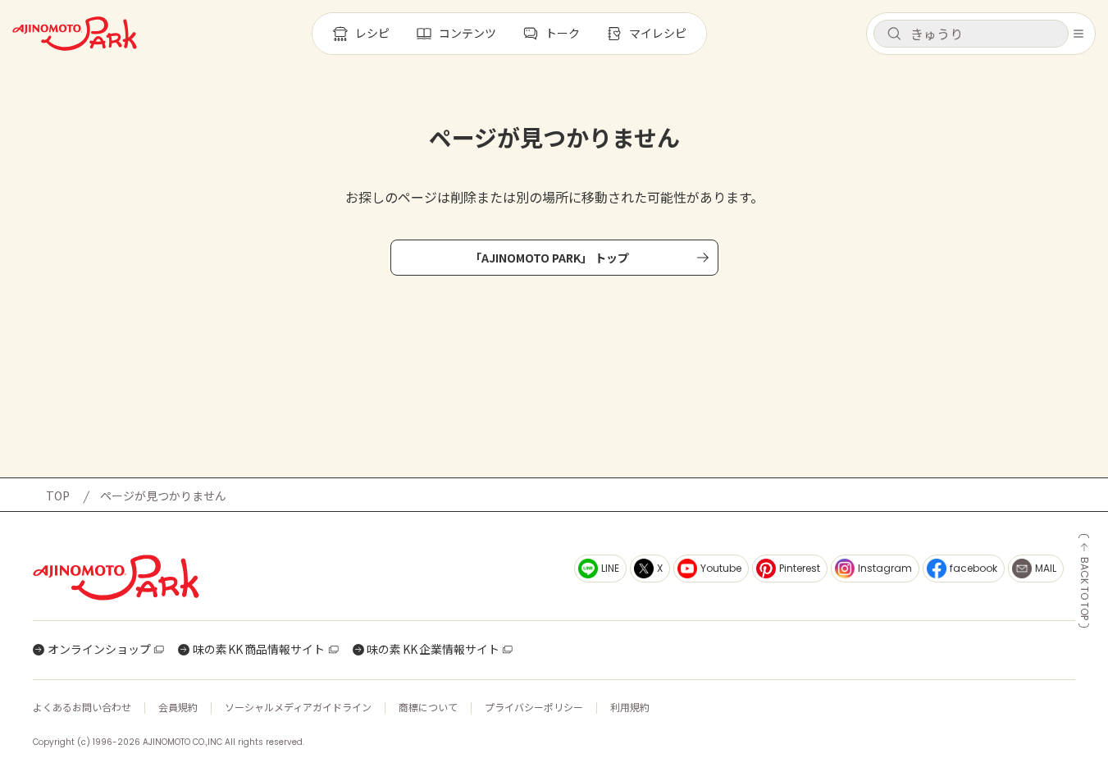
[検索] (894, 34)
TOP (58, 495)
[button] (971, 34)
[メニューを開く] (1078, 33)
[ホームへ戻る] (74, 33)
